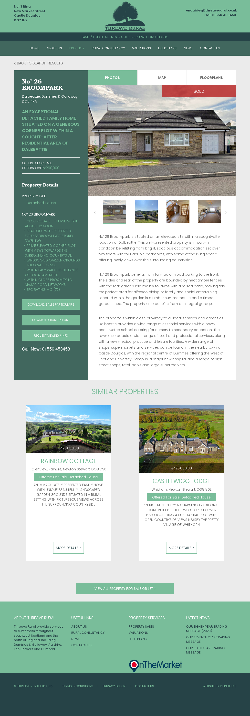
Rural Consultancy (108, 48)
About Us (54, 48)
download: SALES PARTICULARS (51, 304)
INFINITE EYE (228, 686)
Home (34, 48)
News (188, 48)
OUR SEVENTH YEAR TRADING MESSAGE (208, 639)
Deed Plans (167, 48)
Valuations (141, 48)
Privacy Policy (114, 686)
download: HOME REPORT (51, 320)
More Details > (68, 547)
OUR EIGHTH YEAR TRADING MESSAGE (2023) (206, 628)
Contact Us (210, 48)
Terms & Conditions (77, 686)
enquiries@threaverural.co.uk (211, 10)
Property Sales (141, 626)
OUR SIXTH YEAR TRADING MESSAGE (205, 650)
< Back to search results (38, 63)
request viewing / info (51, 335)
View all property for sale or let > (125, 588)
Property (76, 48)
